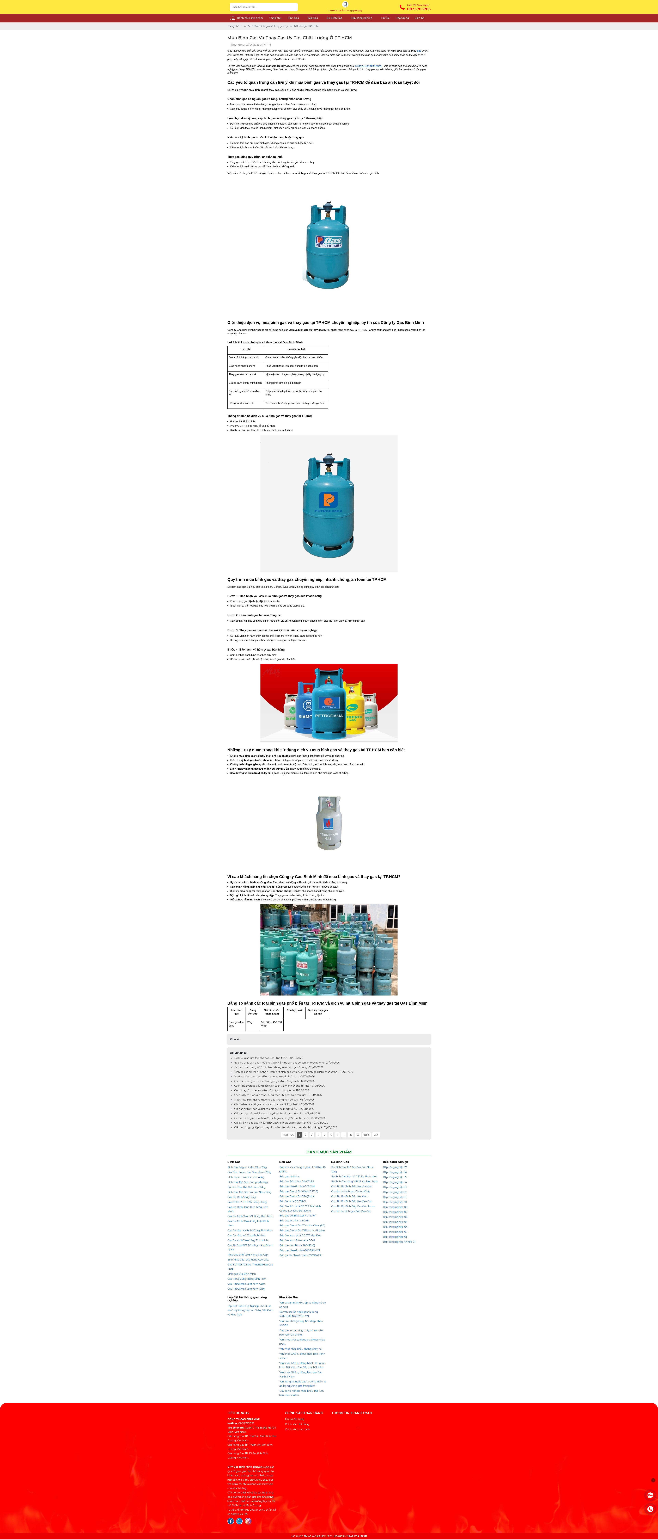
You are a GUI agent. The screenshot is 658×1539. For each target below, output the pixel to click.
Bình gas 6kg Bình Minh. (241, 1273)
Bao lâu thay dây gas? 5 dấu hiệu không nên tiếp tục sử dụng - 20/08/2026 (278, 1067)
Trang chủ (275, 18)
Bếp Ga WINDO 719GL (293, 1201)
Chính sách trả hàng (297, 1424)
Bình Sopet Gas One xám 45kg (245, 1177)
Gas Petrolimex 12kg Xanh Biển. (246, 1288)
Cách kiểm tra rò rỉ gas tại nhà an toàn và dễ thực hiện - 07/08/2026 (274, 1104)
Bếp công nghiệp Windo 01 (399, 1241)
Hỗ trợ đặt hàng (294, 1419)
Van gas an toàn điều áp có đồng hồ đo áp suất (302, 1304)
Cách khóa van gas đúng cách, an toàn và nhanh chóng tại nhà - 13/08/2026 (279, 1085)
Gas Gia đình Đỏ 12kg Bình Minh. (246, 1235)
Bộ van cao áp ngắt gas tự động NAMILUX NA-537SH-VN (298, 1314)
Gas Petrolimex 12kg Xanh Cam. (246, 1283)
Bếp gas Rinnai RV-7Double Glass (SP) (302, 1225)
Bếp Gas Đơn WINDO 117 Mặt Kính (300, 1235)
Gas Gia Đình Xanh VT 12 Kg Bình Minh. (250, 1216)
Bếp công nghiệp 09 (395, 1207)
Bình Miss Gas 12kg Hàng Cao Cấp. (248, 1259)
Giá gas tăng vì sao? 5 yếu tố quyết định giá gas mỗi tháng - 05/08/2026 (277, 1113)
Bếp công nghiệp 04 (395, 1226)
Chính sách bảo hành (297, 1429)
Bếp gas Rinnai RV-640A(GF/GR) (298, 1191)
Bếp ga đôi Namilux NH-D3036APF (300, 1255)
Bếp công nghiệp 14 (395, 1182)
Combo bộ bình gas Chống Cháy (350, 1191)
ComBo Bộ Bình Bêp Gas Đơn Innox (353, 1206)
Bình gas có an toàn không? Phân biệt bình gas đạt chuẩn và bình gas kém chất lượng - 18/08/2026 (293, 1071)
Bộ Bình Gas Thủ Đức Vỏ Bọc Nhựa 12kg (352, 1169)
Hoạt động (402, 18)
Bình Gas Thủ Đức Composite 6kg (247, 1182)
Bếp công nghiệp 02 (395, 1231)
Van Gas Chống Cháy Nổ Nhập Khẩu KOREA (301, 1323)
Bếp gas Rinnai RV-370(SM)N (296, 1196)
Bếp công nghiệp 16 (395, 1172)
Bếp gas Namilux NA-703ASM (297, 1186)
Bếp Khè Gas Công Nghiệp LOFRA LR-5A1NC (302, 1169)
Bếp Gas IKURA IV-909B (294, 1220)
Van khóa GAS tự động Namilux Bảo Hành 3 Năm (300, 1374)
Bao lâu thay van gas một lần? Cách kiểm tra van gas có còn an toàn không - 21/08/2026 (287, 1062)
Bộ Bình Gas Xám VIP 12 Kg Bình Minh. (354, 1176)
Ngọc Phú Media (357, 1535)
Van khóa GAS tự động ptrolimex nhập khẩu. (302, 1341)
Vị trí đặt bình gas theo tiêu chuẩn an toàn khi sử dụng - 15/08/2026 (274, 1076)
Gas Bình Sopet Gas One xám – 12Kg (249, 1172)
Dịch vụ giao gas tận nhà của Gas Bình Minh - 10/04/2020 (268, 1058)
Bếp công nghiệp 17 (395, 1167)
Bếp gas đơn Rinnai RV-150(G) (297, 1245)
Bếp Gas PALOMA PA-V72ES (296, 1181)
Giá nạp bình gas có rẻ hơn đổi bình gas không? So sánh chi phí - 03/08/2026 (279, 1118)
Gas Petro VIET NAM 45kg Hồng (247, 1202)
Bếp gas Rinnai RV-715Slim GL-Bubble (302, 1230)
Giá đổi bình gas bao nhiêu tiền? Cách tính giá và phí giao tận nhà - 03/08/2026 (281, 1122)
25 (351, 1135)
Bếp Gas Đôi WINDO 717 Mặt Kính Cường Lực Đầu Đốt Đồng (300, 1208)
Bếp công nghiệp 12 (395, 1192)
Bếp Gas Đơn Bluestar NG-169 (297, 1240)
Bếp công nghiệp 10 (395, 1202)
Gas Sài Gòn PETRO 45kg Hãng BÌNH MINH (250, 1247)
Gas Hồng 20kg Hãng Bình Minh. (247, 1278)
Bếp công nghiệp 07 (395, 1212)
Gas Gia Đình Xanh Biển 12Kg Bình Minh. (247, 1209)
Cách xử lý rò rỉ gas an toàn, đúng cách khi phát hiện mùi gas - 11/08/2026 (278, 1095)
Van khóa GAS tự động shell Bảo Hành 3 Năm (302, 1356)
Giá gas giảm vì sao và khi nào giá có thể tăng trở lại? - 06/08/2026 (274, 1108)
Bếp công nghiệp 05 (395, 1221)
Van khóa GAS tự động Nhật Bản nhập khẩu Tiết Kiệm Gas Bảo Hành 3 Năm (302, 1365)
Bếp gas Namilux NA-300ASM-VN (299, 1250)
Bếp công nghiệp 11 (394, 1197)
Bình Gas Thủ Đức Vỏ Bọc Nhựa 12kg (249, 1192)
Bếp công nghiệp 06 (395, 1217)
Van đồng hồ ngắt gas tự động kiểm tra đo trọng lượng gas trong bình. (302, 1383)
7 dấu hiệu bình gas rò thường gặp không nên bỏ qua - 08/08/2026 (274, 1099)
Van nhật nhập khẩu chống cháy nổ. (300, 1348)
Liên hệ (419, 18)
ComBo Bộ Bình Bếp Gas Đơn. (349, 1196)
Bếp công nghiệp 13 (395, 1187)
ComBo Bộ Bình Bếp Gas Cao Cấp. (352, 1201)
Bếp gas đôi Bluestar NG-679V (297, 1215)
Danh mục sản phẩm (249, 18)
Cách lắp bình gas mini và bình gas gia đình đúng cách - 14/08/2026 (274, 1081)
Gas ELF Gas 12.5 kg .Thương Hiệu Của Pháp (250, 1266)
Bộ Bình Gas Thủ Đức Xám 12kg (246, 1187)
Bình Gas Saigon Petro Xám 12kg (247, 1167)
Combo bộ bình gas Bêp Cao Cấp (351, 1211)
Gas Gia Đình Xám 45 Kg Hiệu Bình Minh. (248, 1223)
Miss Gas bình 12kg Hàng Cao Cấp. (247, 1254)
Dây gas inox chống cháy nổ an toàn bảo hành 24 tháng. (301, 1332)
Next (366, 1135)
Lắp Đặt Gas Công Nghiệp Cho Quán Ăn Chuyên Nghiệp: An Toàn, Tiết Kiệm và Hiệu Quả (250, 1310)
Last (376, 1135)
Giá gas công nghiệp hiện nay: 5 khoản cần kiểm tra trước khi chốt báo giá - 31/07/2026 (285, 1127)
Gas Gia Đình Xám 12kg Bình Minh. (247, 1240)
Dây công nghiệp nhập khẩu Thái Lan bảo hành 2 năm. (301, 1393)
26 (358, 1135)
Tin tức (385, 18)
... (344, 1135)
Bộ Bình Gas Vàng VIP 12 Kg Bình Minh (354, 1181)
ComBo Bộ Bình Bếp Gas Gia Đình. (352, 1186)
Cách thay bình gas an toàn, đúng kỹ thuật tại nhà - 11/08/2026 (271, 1090)
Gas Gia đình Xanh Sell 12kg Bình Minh (250, 1230)
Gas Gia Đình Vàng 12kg (241, 1197)
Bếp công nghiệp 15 (394, 1177)
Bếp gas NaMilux (289, 1176)
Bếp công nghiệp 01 (395, 1236)
